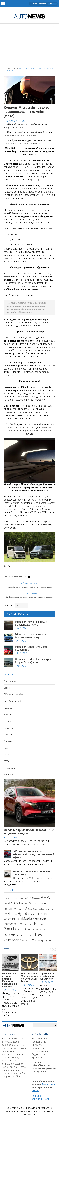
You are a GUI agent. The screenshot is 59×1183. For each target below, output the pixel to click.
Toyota (40, 934)
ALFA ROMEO (9, 898)
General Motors (38, 909)
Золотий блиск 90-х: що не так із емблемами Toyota (29, 977)
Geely (30, 909)
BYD (12, 903)
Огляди (7, 721)
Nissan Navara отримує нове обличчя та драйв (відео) (29, 587)
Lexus (19, 919)
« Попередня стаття (29, 583)
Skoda (42, 929)
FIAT (14, 909)
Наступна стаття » (29, 593)
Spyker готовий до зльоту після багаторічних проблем (29, 597)
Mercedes (39, 918)
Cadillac (20, 903)
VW (30, 941)
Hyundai (24, 914)
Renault (21, 929)
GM (5, 914)
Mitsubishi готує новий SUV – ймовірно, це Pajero (32, 623)
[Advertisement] (29, 47)
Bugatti (6, 903)
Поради (8, 734)
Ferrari (8, 908)
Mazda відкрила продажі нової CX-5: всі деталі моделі (29, 831)
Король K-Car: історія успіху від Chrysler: (47, 976)
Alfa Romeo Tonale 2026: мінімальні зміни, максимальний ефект (33, 854)
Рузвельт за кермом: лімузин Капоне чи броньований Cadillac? (9, 980)
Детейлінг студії (12, 701)
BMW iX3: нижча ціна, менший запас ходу (31, 873)
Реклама (8, 741)
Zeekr (49, 940)
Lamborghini (10, 918)
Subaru (19, 935)
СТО (6, 761)
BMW (46, 897)
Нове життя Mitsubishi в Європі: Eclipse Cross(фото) (34, 661)
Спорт (7, 747)
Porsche (10, 929)
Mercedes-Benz (14, 924)
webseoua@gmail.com (43, 1051)
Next (53, 462)
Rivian (28, 929)
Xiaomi (36, 940)
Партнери (9, 727)
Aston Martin (20, 898)
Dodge (43, 903)
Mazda (27, 918)
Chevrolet (34, 903)
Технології (9, 774)
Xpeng (44, 940)
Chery (26, 903)
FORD (21, 908)
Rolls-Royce (35, 930)
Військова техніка (13, 694)
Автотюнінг (10, 681)
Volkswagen (12, 940)
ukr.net (35, 1090)
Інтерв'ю (8, 707)
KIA (44, 914)
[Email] (29, 577)
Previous (5, 462)
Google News (49, 1084)
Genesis (49, 909)
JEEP (39, 914)
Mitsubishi (21, 605)
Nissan (39, 923)
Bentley (37, 898)
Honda (12, 914)
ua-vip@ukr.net (39, 1071)
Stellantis (9, 935)
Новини (14, 68)
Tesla (29, 934)
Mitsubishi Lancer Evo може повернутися (31, 648)
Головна (7, 68)
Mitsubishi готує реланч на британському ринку (30, 636)
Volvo (25, 940)
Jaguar (33, 914)
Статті (7, 754)
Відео (7, 687)
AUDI (30, 898)
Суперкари (10, 767)
